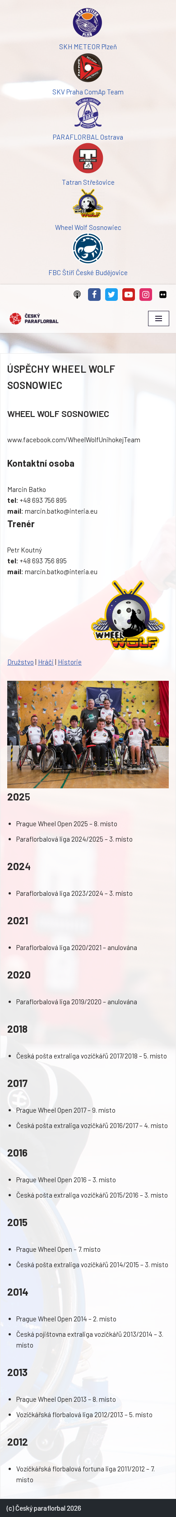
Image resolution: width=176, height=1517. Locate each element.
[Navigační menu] (158, 318)
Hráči (46, 662)
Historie (70, 662)
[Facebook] (94, 294)
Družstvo (20, 662)
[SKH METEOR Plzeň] (88, 24)
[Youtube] (128, 294)
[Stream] (77, 294)
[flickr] (163, 294)
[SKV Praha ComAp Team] (88, 69)
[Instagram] (145, 294)
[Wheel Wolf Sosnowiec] (88, 204)
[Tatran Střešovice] (88, 159)
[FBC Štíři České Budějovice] (88, 250)
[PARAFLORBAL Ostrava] (88, 114)
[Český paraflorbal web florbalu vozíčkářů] (34, 319)
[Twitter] (111, 294)
